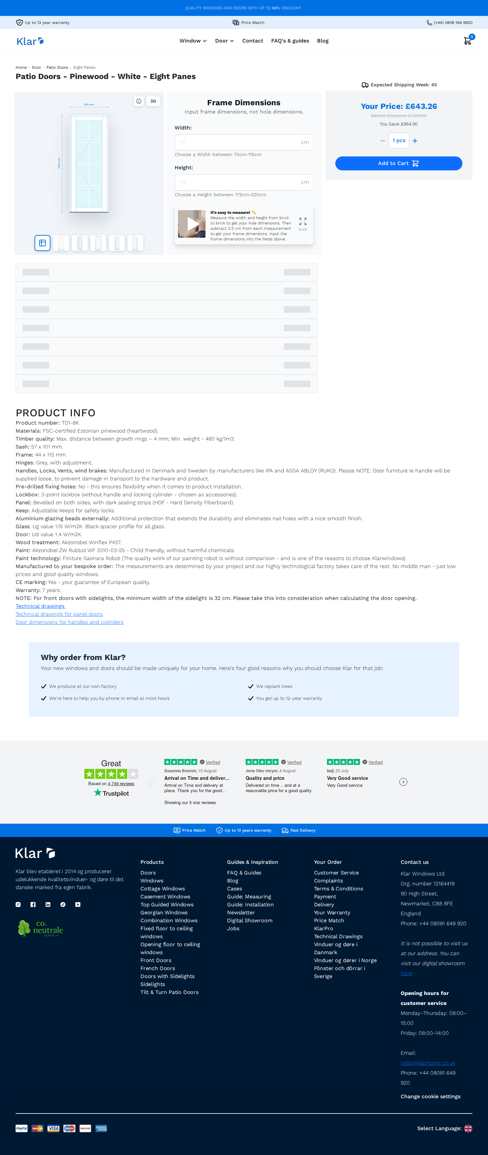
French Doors (157, 968)
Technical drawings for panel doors (59, 614)
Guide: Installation (250, 904)
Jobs (233, 928)
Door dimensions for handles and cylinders (69, 622)
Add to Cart (393, 163)
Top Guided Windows (167, 904)
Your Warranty (332, 912)
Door (36, 67)
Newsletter (241, 912)
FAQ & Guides (244, 872)
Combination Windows (169, 920)
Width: (183, 127)
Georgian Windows (164, 912)
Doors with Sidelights (167, 976)
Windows (151, 880)
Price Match (329, 920)
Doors (148, 872)
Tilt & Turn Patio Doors (169, 992)
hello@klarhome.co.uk (428, 1063)
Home (21, 67)
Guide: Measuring (249, 896)
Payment (325, 896)
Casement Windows (165, 896)
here (406, 973)
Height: (184, 167)
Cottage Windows (162, 888)
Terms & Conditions (338, 888)
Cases (234, 888)
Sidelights (152, 984)
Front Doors (155, 960)
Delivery (324, 904)
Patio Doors (57, 67)
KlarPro (323, 928)
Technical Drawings (338, 936)
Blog (232, 880)
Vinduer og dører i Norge (345, 960)
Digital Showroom (249, 920)
